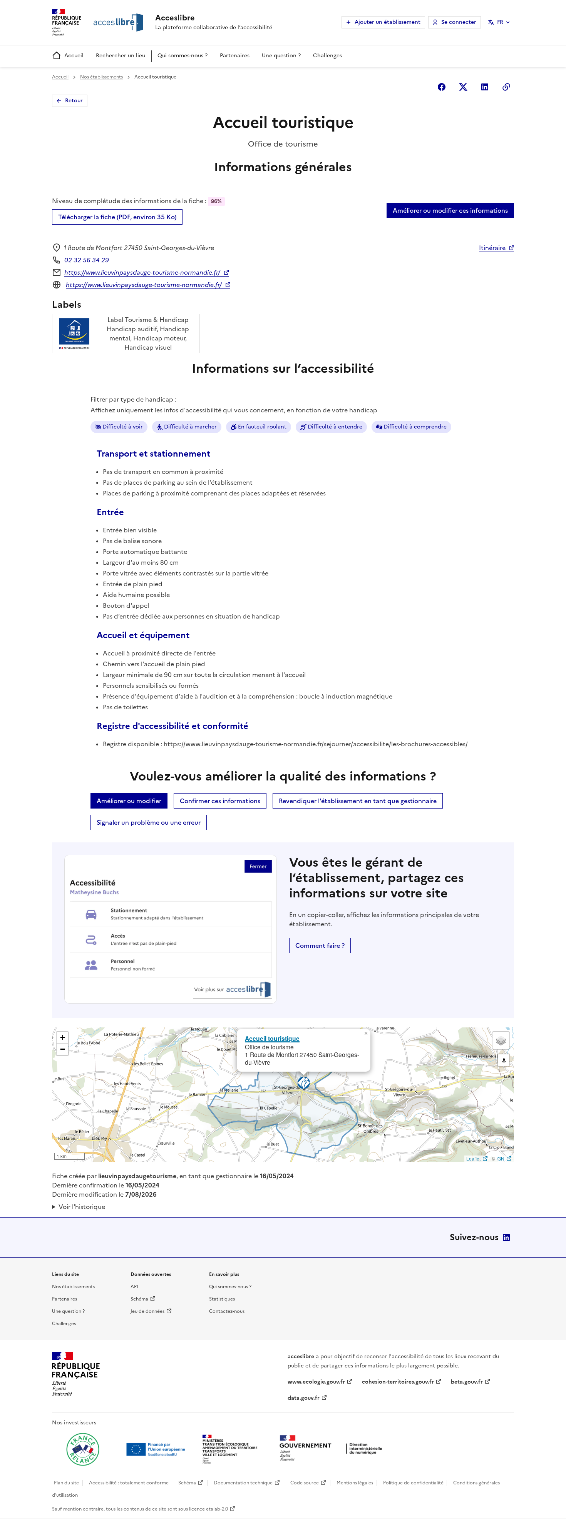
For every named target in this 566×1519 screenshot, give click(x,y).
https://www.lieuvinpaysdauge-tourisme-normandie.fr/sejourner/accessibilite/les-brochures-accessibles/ (316, 744)
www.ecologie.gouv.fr (316, 1382)
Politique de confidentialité (413, 1482)
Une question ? (281, 56)
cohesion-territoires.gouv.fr (398, 1382)
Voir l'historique (82, 1206)
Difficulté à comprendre (415, 427)
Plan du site (66, 1482)
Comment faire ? (320, 945)
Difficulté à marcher (190, 427)
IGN (500, 1158)
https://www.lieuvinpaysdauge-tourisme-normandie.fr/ (142, 272)
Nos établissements (101, 76)
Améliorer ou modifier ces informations (450, 210)
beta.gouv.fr (467, 1382)
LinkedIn (506, 1237)
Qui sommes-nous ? (182, 56)
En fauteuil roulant (262, 427)
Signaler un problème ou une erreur (149, 822)
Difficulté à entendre (335, 427)
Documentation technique (243, 1482)
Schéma (139, 1299)
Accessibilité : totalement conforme (129, 1482)
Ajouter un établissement (387, 22)
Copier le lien (506, 87)
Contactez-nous (226, 1311)
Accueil (74, 56)
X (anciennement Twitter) (463, 87)
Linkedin (484, 87)
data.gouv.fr (304, 1398)
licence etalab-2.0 (208, 1509)
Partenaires (235, 56)
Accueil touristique (272, 1038)
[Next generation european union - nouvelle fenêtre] (157, 1449)
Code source (304, 1482)
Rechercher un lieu (120, 56)
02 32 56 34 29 (86, 260)
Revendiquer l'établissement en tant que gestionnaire (358, 800)
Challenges (327, 56)
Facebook (441, 87)
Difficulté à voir (122, 427)
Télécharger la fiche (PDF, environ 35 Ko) (117, 217)
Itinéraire (492, 247)
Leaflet (473, 1158)
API (134, 1286)
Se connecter (458, 22)
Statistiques (222, 1299)
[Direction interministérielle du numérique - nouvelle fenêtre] (332, 1449)
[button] (365, 1033)
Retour (74, 101)
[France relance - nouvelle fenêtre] (83, 1449)
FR (500, 22)
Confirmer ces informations (220, 800)
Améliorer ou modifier (129, 800)
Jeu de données (147, 1311)
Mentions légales (355, 1482)
